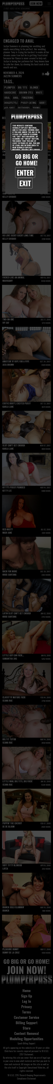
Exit (25, 183)
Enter (25, 172)
